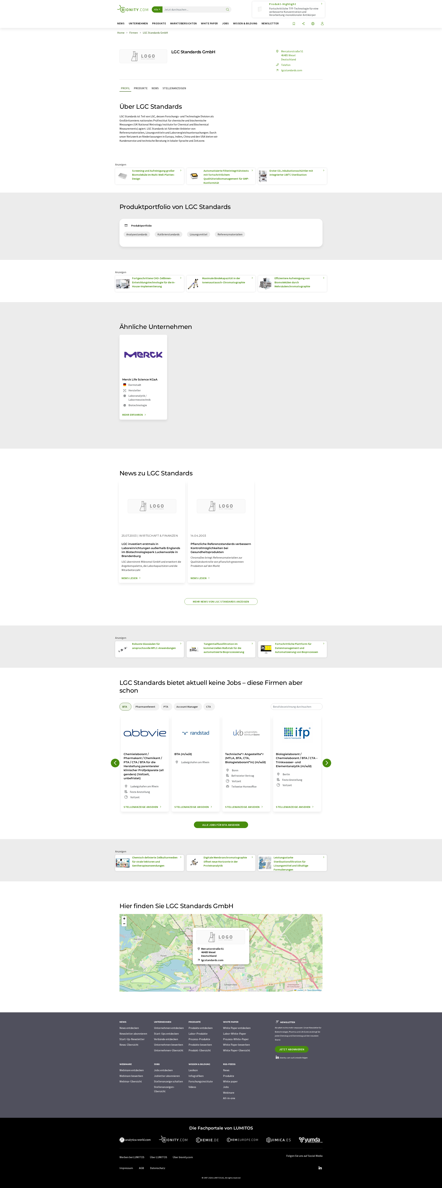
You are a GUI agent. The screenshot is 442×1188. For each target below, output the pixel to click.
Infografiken (196, 1076)
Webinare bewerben (131, 1076)
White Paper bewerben (236, 1044)
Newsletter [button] (270, 23)
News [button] (121, 23)
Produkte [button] (159, 23)
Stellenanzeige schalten (168, 1081)
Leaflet (299, 990)
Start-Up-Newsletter (132, 1039)
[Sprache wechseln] (312, 24)
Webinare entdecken (131, 1070)
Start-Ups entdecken (166, 1033)
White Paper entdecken (237, 1028)
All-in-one (229, 1098)
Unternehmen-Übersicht (168, 1050)
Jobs (226, 1087)
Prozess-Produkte (199, 1039)
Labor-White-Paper (234, 1033)
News (155, 88)
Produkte (141, 88)
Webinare (228, 1092)
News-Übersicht (128, 1044)
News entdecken (129, 1028)
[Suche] (227, 10)
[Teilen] (303, 24)
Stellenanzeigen (174, 88)
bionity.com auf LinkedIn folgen (294, 1057)
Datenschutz (157, 1168)
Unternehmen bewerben (168, 1044)
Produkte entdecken (201, 1028)
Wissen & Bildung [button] (245, 23)
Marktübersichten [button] (183, 23)
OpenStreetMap (314, 990)
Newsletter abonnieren (133, 1033)
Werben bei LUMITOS (131, 1157)
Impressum (126, 1168)
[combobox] (297, 706)
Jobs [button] (225, 23)
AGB (141, 1168)
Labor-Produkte (198, 1033)
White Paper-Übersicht (236, 1050)
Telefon (285, 65)
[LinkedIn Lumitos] (320, 1168)
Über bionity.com (183, 1157)
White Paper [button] (209, 23)
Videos (192, 1087)
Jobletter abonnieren (167, 1076)
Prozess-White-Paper (236, 1039)
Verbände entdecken (166, 1039)
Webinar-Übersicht (130, 1081)
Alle (156, 9)
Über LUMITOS (158, 1157)
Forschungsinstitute (201, 1081)
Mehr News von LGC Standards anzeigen (221, 601)
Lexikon (193, 1070)
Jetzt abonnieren (291, 1049)
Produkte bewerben (200, 1044)
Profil (125, 88)
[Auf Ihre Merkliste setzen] (293, 24)
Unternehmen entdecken (169, 1028)
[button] (221, 968)
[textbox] (296, 707)
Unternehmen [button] (138, 23)
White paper (230, 1081)
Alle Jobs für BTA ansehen (221, 825)
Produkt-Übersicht (200, 1050)
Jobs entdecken (163, 1070)
